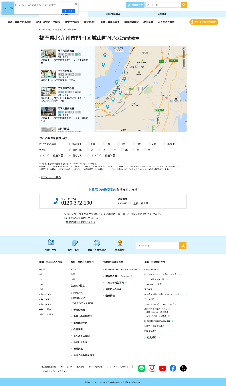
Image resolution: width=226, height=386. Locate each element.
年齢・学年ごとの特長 (19, 22)
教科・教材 (73, 249)
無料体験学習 (131, 22)
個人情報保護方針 (48, 366)
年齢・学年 (51, 249)
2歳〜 (125, 144)
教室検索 (120, 249)
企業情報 (162, 14)
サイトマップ (66, 366)
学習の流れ (90, 22)
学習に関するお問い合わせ (80, 222)
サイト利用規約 (95, 366)
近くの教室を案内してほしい (82, 218)
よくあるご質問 (166, 22)
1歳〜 (109, 144)
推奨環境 (80, 366)
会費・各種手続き (110, 22)
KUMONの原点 (113, 14)
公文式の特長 (72, 22)
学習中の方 (137, 4)
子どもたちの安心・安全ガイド (54, 371)
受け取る (69, 11)
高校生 (171, 144)
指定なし (77, 144)
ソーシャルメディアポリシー (118, 366)
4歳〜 (155, 144)
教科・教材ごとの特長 (48, 22)
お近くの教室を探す (205, 22)
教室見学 (148, 22)
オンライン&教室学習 (103, 155)
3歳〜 (140, 144)
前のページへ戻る (51, 177)
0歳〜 (94, 144)
